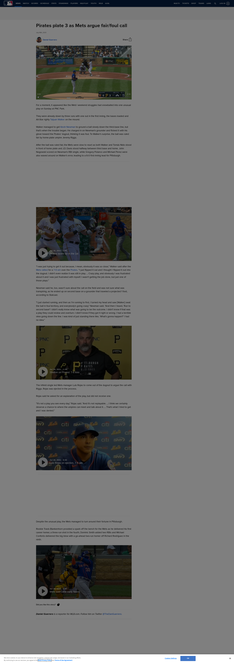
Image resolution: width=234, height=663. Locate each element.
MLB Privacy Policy (44, 660)
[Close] (230, 658)
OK (188, 658)
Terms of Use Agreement (63, 660)
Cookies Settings (171, 658)
